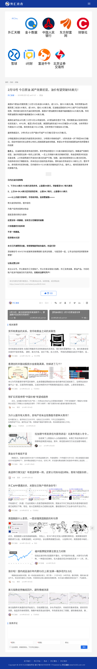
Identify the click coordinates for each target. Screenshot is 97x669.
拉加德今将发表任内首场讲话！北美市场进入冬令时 (61, 434)
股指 (18, 478)
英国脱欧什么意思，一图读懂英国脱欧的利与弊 (33, 518)
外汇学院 (37, 356)
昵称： (13, 642)
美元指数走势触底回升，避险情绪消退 (28, 589)
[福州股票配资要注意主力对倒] (20, 557)
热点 (35, 543)
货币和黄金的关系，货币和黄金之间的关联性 (32, 331)
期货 (18, 407)
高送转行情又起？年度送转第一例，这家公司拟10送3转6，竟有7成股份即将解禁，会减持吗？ (48, 472)
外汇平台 (37, 661)
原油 (41, 95)
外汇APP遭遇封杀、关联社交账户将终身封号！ (33, 485)
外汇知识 (63, 661)
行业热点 (36, 389)
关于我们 (27, 661)
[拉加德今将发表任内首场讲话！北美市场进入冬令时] (20, 439)
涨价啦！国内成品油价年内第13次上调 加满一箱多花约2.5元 (40, 571)
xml (83, 665)
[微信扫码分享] (56, 302)
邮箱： (40, 642)
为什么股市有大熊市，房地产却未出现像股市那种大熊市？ (39, 415)
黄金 (21, 464)
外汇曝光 (53, 661)
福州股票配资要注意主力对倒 (50, 551)
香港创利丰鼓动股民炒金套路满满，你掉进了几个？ (35, 364)
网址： (67, 642)
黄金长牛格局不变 (17, 453)
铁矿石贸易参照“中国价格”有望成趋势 (28, 396)
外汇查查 (11, 95)
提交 (84, 647)
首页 (6, 82)
